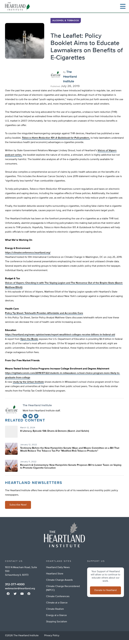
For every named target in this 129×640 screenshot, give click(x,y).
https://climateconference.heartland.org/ (27, 252)
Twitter (36, 416)
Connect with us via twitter (15, 593)
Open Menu (122, 6)
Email (30, 416)
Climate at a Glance (56, 603)
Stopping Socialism (56, 621)
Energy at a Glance (56, 615)
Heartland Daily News (58, 567)
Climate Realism (55, 609)
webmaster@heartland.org (20, 588)
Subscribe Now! (18, 505)
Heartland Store (54, 574)
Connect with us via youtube (22, 593)
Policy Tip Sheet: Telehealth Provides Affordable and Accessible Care (44, 313)
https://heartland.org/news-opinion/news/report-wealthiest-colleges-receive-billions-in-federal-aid (60, 334)
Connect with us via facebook (8, 593)
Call (25, 416)
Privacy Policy (51, 635)
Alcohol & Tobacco (65, 20)
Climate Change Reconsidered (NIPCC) (63, 588)
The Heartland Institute (18, 6)
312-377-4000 (15, 584)
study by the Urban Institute (28, 382)
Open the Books (29, 339)
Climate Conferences (57, 596)
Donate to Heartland (105, 590)
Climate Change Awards (59, 580)
